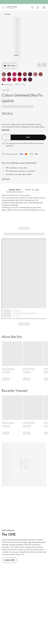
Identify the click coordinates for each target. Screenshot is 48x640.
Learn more (6, 179)
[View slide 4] (32, 57)
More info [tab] (15, 189)
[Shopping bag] (43, 7)
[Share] (39, 65)
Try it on (11, 66)
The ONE (5, 90)
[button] (4, 74)
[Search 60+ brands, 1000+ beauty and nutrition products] (32, 7)
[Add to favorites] (44, 65)
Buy (28, 137)
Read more (6, 130)
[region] (24, 39)
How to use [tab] (32, 189)
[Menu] (3, 7)
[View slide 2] (21, 57)
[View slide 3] (26, 57)
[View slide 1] (16, 57)
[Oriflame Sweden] (11, 7)
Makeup (7, 14)
